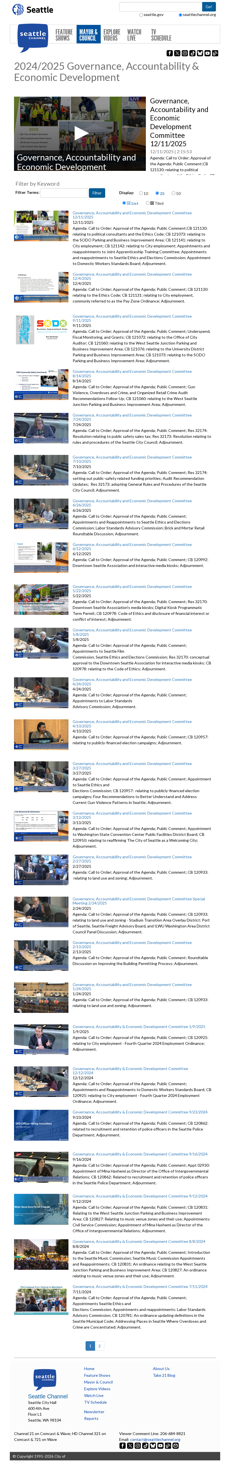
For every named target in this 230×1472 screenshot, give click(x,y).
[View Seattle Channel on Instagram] (138, 1445)
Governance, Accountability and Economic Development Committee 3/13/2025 (132, 815)
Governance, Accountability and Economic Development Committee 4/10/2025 (132, 723)
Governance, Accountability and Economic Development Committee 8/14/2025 (132, 373)
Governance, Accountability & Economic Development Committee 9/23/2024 (140, 1112)
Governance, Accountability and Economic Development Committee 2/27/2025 (132, 858)
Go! (209, 6)
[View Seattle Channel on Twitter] (130, 1445)
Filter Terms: (27, 192)
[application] (80, 134)
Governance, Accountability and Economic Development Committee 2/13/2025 (132, 944)
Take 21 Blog (164, 1375)
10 (146, 193)
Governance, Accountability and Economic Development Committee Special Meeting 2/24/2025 (139, 900)
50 (178, 193)
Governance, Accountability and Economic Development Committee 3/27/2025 (132, 765)
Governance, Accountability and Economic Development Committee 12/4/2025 (132, 276)
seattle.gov (154, 14)
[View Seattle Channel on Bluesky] (153, 1445)
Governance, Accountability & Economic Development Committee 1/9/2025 (139, 1026)
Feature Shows (64, 35)
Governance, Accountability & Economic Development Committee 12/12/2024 (130, 1070)
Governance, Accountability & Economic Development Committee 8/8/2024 (139, 1241)
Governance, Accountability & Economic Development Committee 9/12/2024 (140, 1196)
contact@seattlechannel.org (155, 1439)
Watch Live (134, 35)
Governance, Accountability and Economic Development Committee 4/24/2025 (132, 681)
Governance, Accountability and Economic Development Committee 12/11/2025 (132, 214)
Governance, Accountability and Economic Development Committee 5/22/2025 (132, 588)
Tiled (159, 203)
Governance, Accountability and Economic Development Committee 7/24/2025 (132, 417)
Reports (91, 1418)
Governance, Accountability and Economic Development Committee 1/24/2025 (132, 986)
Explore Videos (112, 35)
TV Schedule (161, 35)
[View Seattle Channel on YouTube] (161, 1445)
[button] (80, 133)
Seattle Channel (48, 1396)
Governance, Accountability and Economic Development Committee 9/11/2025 (132, 318)
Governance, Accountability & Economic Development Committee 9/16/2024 (140, 1154)
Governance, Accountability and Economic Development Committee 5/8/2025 (132, 631)
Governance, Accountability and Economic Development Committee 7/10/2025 (132, 459)
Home (89, 1368)
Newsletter (94, 1411)
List (135, 203)
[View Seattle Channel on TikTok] (145, 1445)
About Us (161, 1368)
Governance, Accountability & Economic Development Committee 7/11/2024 (140, 1286)
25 (162, 193)
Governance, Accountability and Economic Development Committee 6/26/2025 (132, 502)
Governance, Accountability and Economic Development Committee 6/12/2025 (132, 546)
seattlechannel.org (199, 14)
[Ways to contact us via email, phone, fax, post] (175, 1445)
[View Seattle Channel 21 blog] (168, 1445)
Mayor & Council (88, 35)
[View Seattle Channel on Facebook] (123, 1445)
